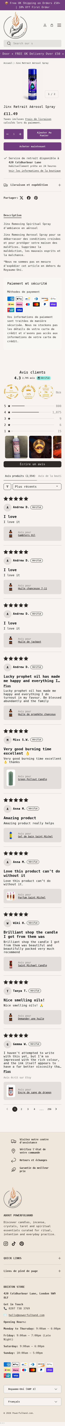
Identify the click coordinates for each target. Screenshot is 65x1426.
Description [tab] (12, 215)
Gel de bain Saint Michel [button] (35, 836)
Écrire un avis (32, 464)
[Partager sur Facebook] (28, 197)
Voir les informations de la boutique (35, 170)
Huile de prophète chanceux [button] (37, 714)
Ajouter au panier (44, 134)
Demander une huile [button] (31, 1018)
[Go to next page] (57, 1109)
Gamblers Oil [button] (26, 535)
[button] (51, 25)
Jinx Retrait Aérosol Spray (32, 63)
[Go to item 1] (16, 447)
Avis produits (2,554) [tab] (20, 475)
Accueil (8, 63)
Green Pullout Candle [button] (32, 779)
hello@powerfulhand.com (26, 1315)
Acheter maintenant (33, 146)
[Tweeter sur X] (21, 197)
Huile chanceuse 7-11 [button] (32, 588)
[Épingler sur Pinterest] (36, 197)
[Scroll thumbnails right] (57, 447)
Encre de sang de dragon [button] (34, 1092)
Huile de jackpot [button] (29, 641)
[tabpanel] (32, 247)
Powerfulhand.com (22, 1413)
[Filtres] (7, 486)
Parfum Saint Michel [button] (32, 897)
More (58, 392)
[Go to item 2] (40, 447)
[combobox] (32, 43)
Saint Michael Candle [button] (32, 965)
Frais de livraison (38, 119)
